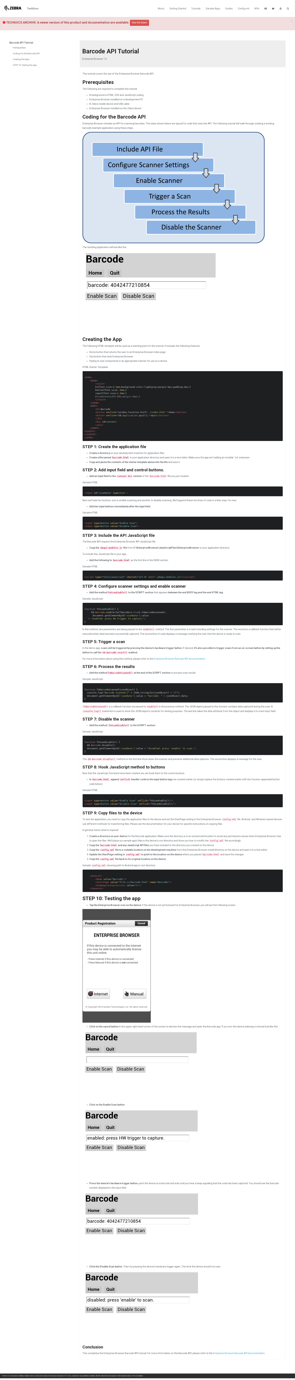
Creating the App (21, 59)
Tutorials (196, 8)
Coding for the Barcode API (26, 53)
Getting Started (178, 8)
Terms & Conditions (137, 1376)
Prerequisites (19, 47)
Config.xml (243, 8)
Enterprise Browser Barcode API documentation (179, 658)
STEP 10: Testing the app (25, 65)
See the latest (139, 22)
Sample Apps (213, 8)
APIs (256, 8)
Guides (229, 8)
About (161, 8)
